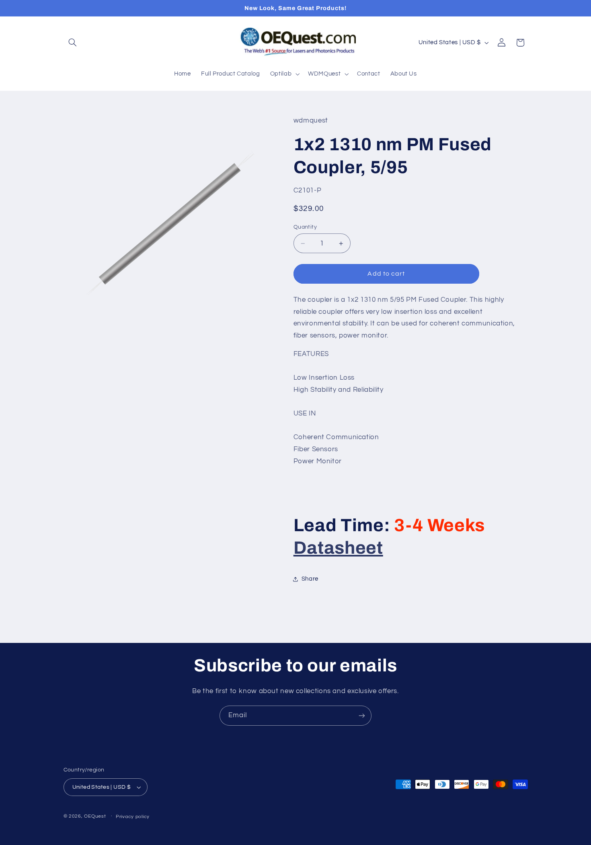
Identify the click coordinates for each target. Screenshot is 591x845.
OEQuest (95, 816)
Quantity (305, 227)
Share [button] (310, 579)
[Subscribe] (362, 715)
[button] (73, 42)
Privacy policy (133, 816)
